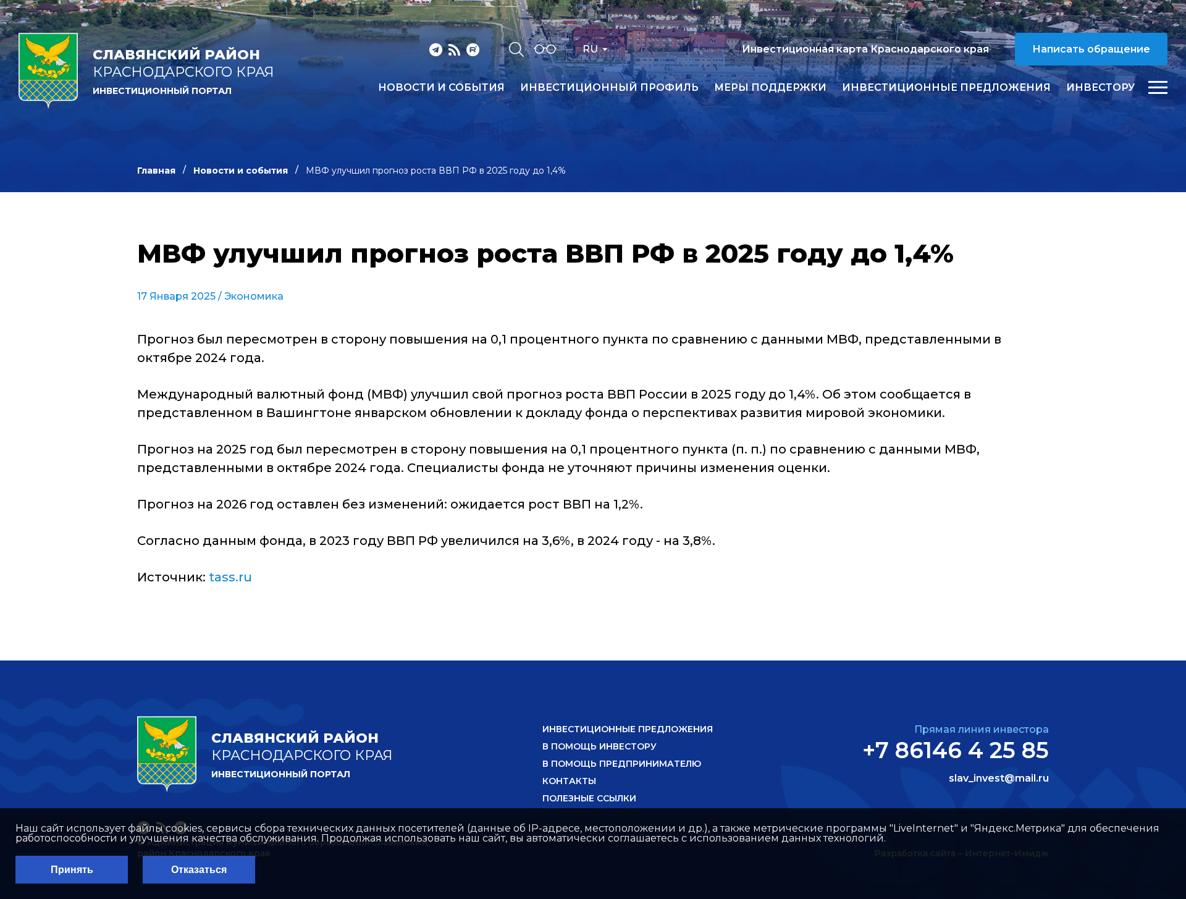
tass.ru (230, 577)
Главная (156, 170)
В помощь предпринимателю (621, 763)
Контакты (569, 781)
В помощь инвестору (599, 746)
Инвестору (1100, 88)
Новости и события (441, 88)
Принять (72, 869)
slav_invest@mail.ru (999, 778)
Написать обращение (1091, 49)
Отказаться (199, 869)
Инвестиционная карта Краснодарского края (865, 49)
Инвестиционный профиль (609, 88)
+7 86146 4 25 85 (955, 750)
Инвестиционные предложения (946, 88)
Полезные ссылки (589, 798)
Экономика (254, 296)
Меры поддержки (770, 88)
